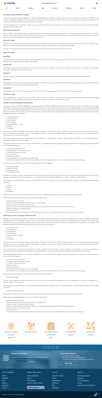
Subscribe (31, 361)
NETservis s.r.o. (20, 394)
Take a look (68, 363)
